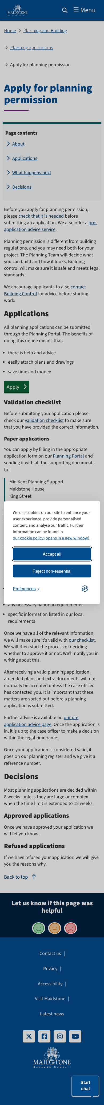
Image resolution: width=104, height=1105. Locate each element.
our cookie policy (28, 538)
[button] (85, 1086)
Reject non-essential (52, 571)
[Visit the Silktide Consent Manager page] (84, 588)
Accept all (52, 554)
